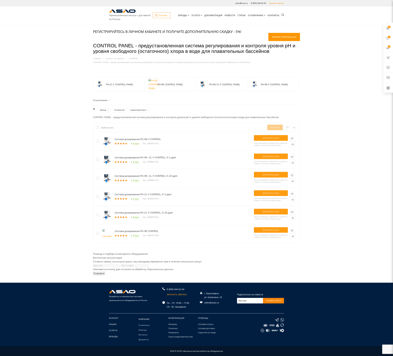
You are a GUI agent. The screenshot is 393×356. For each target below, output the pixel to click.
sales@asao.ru (241, 3)
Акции (113, 324)
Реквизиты (173, 332)
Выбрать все (107, 127)
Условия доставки (206, 328)
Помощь (203, 318)
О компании (255, 15)
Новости (230, 15)
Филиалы (172, 324)
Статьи (241, 15)
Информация (176, 318)
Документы (144, 339)
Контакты (273, 15)
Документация (213, 15)
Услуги (195, 15)
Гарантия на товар (207, 332)
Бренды (182, 15)
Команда (143, 330)
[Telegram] (277, 320)
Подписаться (273, 301)
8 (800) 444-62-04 (258, 3)
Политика (173, 328)
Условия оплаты (205, 324)
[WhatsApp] (282, 320)
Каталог (114, 318)
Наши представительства (180, 336)
